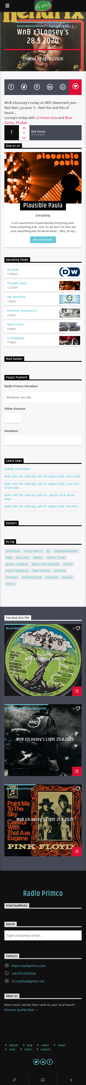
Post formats (17, 571)
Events (45, 1045)
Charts (28, 1049)
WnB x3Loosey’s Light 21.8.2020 (45, 820)
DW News (13, 269)
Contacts (46, 1049)
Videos (62, 1045)
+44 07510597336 (23, 973)
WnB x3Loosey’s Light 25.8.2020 (45, 740)
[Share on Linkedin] (49, 87)
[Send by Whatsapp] (62, 87)
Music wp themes (45, 564)
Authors (13, 551)
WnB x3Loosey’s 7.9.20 (45, 660)
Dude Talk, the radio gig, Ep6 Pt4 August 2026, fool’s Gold (42, 476)
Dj (48, 551)
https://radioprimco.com (28, 966)
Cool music (33, 551)
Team (12, 1049)
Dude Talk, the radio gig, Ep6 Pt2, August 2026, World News (39, 497)
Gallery (22, 557)
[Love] (75, 87)
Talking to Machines (17, 469)
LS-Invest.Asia (46, 117)
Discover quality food (19, 1010)
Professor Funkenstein (22, 310)
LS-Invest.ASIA (59, 26)
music (38, 557)
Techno (52, 577)
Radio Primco (43, 894)
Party (68, 564)
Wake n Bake (15, 324)
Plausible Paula (17, 283)
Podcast (13, 1045)
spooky (12, 577)
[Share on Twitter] (23, 87)
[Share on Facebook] (10, 87)
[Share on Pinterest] (36, 87)
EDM (9, 557)
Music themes (17, 564)
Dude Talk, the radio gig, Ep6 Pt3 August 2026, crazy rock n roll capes (42, 486)
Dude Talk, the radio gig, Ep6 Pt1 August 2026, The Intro (41, 506)
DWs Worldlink (16, 297)
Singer (59, 571)
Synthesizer (32, 577)
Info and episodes (43, 240)
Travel (67, 577)
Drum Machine (65, 551)
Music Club (56, 557)
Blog (29, 1045)
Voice (10, 584)
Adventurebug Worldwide (26, 708)
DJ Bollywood (15, 338)
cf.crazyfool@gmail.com (27, 981)
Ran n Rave (41, 571)
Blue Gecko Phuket (31, 26)
